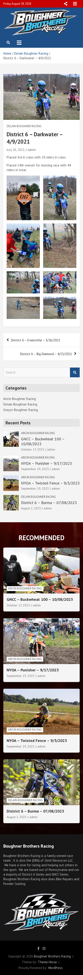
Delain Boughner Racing (24, 126)
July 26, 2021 (16, 150)
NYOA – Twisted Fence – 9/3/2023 (50, 483)
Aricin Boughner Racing (19, 399)
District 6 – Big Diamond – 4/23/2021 (46, 354)
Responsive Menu (65, 4)
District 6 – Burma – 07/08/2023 (49, 502)
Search (75, 373)
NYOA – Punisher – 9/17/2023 (46, 463)
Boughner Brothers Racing (52, 956)
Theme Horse (47, 962)
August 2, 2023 (31, 508)
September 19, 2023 (35, 469)
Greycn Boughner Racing (20, 410)
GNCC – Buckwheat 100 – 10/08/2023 (42, 441)
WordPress (55, 968)
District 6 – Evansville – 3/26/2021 (35, 340)
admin (31, 150)
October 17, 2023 (32, 449)
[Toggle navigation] (19, 43)
